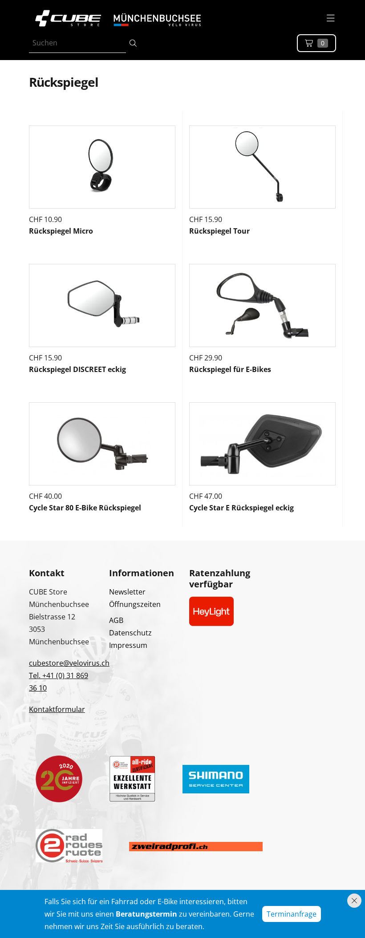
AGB (116, 620)
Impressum (128, 645)
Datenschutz (130, 633)
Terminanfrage (291, 914)
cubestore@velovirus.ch (69, 663)
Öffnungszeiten (135, 604)
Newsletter (127, 592)
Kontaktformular (57, 709)
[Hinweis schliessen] (354, 901)
